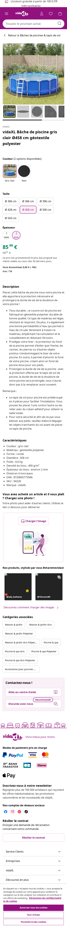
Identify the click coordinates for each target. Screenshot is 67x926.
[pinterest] (19, 811)
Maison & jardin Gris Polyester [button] (21, 642)
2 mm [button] (16, 235)
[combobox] (33, 23)
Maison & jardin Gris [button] (40, 624)
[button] (9, 175)
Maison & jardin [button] (13, 624)
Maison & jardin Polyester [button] (19, 633)
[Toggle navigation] (6, 14)
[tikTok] (26, 811)
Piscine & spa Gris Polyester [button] (20, 660)
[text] (10, 248)
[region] (33, 905)
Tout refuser (33, 914)
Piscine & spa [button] (51, 642)
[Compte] (41, 13)
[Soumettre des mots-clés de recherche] (59, 23)
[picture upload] (34, 543)
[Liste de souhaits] (51, 13)
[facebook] (5, 811)
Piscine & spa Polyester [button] (43, 651)
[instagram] (12, 811)
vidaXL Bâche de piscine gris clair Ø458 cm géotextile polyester (30, 137)
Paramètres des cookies (33, 921)
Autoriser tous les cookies (33, 907)
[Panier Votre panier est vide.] (60, 13)
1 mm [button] (6, 235)
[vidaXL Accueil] (22, 13)
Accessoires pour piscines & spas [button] (22, 669)
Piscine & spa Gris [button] (15, 651)
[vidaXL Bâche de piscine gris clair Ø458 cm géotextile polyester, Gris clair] (33, 73)
